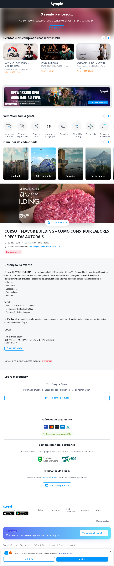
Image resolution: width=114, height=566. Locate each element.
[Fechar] (110, 552)
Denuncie (47, 361)
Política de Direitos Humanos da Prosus (49, 545)
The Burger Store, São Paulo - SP (44, 246)
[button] (8, 553)
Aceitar (82, 559)
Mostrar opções (102, 521)
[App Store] (8, 513)
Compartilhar (59, 222)
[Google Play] (22, 513)
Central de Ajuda (49, 477)
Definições (29, 559)
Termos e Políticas (10, 545)
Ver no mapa (15, 348)
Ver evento (57, 27)
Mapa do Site (71, 545)
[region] (57, 557)
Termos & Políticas (66, 553)
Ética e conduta (26, 545)
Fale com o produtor (59, 397)
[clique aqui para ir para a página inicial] (57, 4)
